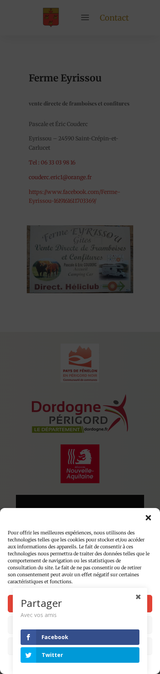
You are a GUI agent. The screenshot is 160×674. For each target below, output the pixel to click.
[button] (148, 518)
